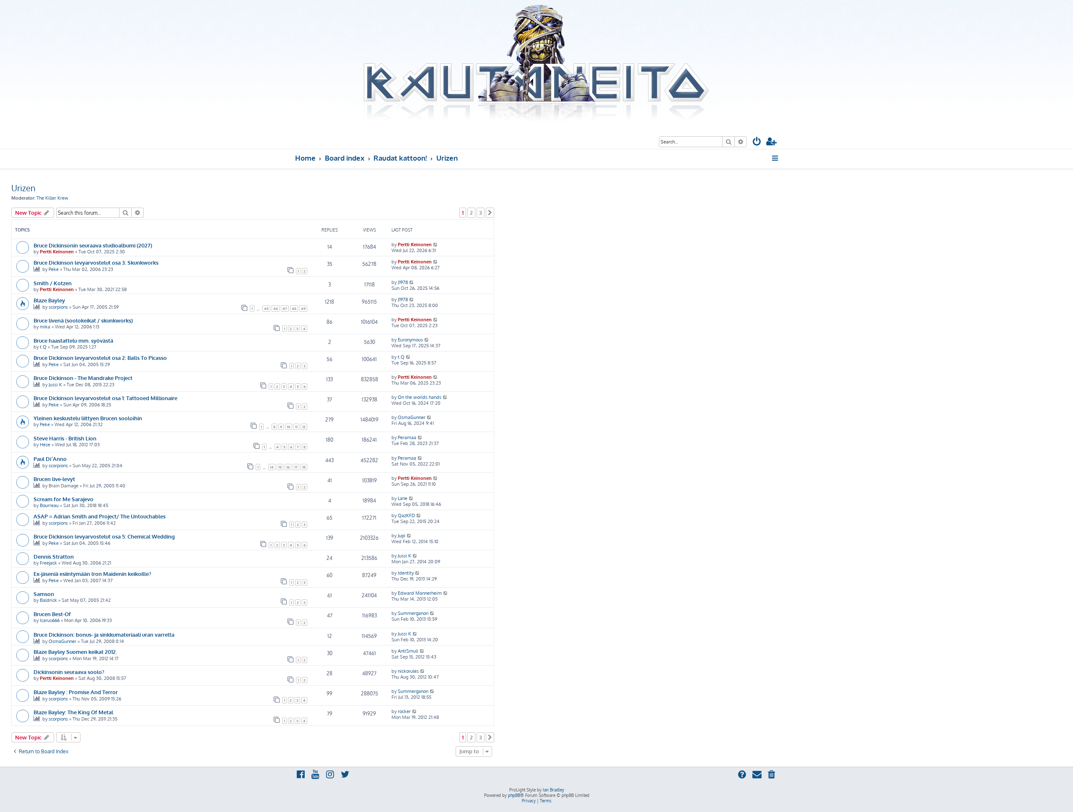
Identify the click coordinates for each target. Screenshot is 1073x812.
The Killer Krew (52, 198)
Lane (402, 498)
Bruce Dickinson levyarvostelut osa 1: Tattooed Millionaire (105, 397)
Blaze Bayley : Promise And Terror (76, 691)
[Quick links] (775, 158)
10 (288, 426)
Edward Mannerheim (420, 593)
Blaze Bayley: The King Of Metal (73, 712)
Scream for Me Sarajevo (63, 498)
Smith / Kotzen (53, 282)
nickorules (408, 671)
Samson (44, 593)
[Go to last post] (435, 244)
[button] (490, 213)
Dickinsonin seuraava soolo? (69, 671)
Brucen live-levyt (54, 478)
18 (304, 467)
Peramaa (407, 437)
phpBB (514, 795)
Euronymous (410, 340)
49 (303, 308)
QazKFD (406, 515)
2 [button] (471, 212)
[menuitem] (757, 142)
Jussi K (55, 385)
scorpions (58, 307)
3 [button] (480, 212)
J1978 (403, 282)
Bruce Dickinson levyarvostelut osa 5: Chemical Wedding (104, 536)
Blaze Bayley (49, 300)
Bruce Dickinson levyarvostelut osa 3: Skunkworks (96, 262)
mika (45, 327)
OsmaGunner (411, 417)
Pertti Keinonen (57, 252)
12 (304, 426)
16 (288, 467)
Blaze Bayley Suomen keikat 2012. (75, 651)
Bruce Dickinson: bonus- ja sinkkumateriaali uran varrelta (104, 634)
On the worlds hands (419, 397)
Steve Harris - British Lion (65, 438)
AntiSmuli (408, 651)
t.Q (43, 347)
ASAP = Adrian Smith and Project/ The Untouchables (100, 516)
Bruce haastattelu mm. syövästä (73, 340)
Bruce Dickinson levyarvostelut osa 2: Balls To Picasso (100, 357)
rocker (404, 711)
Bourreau (49, 505)
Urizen (23, 187)
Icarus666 (50, 620)
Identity (406, 573)
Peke (54, 269)
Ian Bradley (553, 789)
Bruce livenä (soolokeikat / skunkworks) (83, 320)
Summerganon (413, 613)
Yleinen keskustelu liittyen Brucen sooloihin (88, 418)
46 (275, 308)
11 (296, 426)
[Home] (536, 64)
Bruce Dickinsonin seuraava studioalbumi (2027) (93, 245)
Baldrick (48, 600)
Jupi (401, 536)
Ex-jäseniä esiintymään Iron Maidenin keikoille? (92, 573)
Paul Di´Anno (50, 458)
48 (294, 308)
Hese (45, 445)
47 (285, 308)
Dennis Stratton (54, 556)
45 (266, 308)
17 (296, 467)
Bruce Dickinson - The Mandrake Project (83, 377)
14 (272, 467)
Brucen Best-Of (52, 613)
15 (280, 467)
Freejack (48, 563)
